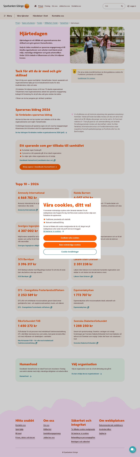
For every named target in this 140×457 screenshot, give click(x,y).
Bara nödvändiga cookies (70, 245)
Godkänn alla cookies (70, 238)
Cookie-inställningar (70, 252)
